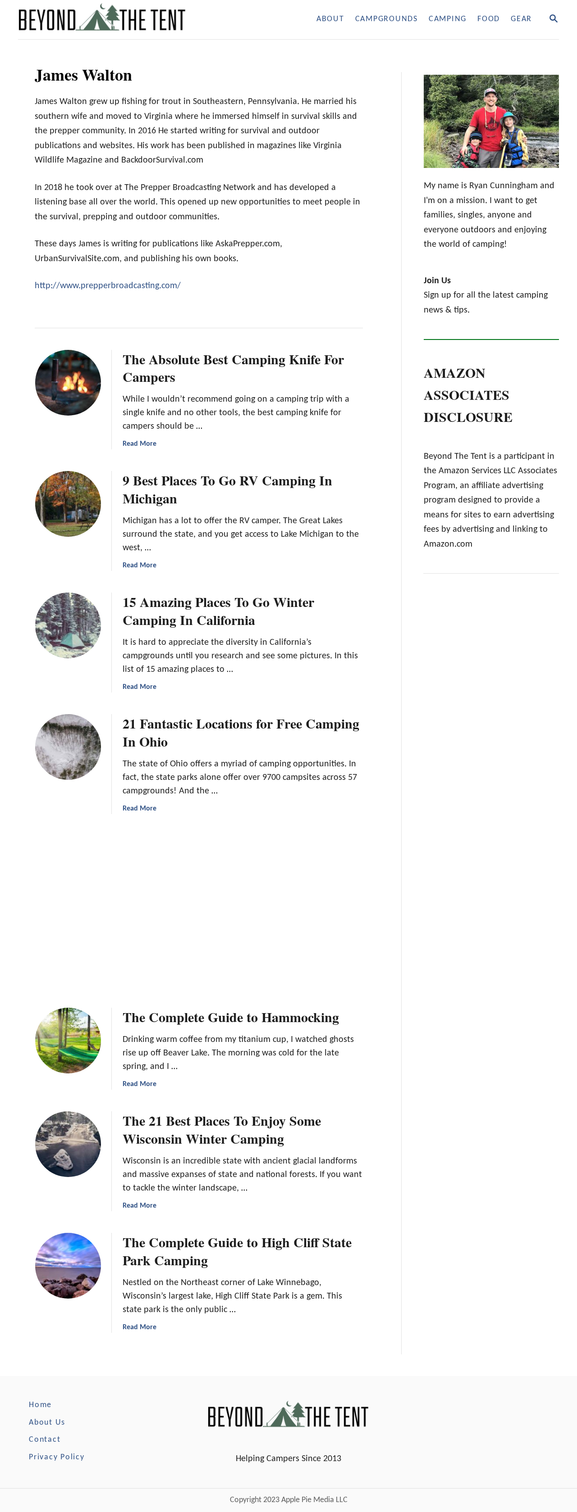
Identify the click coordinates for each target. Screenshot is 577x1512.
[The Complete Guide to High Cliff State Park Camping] (68, 1266)
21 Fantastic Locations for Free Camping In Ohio (241, 732)
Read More (139, 444)
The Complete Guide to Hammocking (231, 1017)
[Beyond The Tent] (125, 19)
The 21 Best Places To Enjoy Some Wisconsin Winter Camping (222, 1129)
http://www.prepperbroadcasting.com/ (108, 285)
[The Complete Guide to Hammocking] (68, 1040)
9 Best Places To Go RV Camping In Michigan (227, 489)
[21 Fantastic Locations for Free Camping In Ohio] (68, 747)
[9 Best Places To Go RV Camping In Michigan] (68, 504)
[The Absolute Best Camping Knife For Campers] (68, 383)
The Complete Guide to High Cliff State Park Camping (237, 1251)
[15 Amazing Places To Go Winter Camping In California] (68, 625)
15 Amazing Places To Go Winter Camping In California (218, 610)
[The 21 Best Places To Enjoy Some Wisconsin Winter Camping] (68, 1144)
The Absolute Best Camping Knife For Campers (233, 368)
